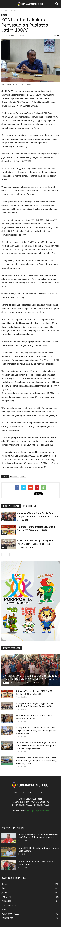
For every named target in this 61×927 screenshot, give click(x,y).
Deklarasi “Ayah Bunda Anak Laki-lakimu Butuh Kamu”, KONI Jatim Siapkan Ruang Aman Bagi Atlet (36, 761)
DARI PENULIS (29, 506)
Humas (11, 35)
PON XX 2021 (7, 901)
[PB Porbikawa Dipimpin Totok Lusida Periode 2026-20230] (7, 718)
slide (23, 476)
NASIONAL (6, 896)
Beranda (4, 10)
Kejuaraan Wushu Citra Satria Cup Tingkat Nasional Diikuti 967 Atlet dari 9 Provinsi (37, 516)
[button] (57, 4)
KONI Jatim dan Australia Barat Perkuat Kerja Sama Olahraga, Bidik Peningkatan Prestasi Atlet (36, 731)
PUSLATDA (6, 909)
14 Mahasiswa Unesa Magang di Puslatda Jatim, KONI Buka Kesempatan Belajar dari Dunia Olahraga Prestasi (36, 746)
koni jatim (14, 476)
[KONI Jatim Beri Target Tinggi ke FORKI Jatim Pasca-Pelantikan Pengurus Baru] (8, 544)
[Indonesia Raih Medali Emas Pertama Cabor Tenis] (8, 865)
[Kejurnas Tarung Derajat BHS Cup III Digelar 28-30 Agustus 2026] (8, 530)
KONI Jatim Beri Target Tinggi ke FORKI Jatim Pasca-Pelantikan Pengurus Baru (35, 543)
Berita (13, 10)
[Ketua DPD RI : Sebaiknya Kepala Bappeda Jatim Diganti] (8, 852)
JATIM (4, 892)
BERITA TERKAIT (11, 506)
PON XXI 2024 (7, 918)
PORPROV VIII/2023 (10, 913)
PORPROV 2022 (8, 905)
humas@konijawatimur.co (37, 810)
